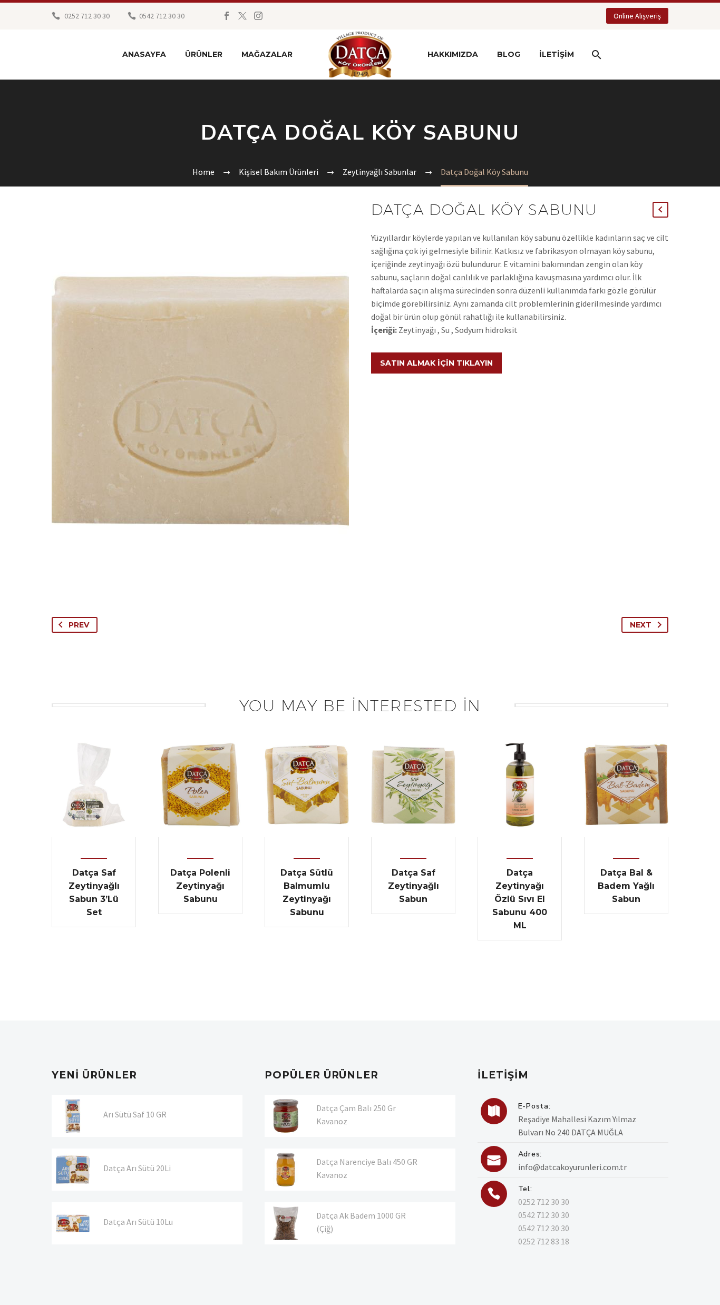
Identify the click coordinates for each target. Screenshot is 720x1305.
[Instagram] (258, 16)
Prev (79, 625)
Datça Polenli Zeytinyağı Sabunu (200, 886)
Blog (508, 54)
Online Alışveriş (637, 16)
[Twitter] (242, 16)
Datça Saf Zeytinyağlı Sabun (413, 886)
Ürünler (203, 54)
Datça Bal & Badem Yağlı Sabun (626, 886)
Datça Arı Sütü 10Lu (138, 1221)
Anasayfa (144, 54)
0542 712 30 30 (543, 1215)
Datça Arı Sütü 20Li (137, 1168)
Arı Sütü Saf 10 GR (135, 1114)
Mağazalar (267, 54)
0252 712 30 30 (86, 16)
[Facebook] (227, 16)
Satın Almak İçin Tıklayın (436, 363)
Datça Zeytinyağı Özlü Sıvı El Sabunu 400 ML (519, 899)
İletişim (556, 54)
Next (640, 625)
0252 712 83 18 (543, 1241)
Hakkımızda (452, 54)
